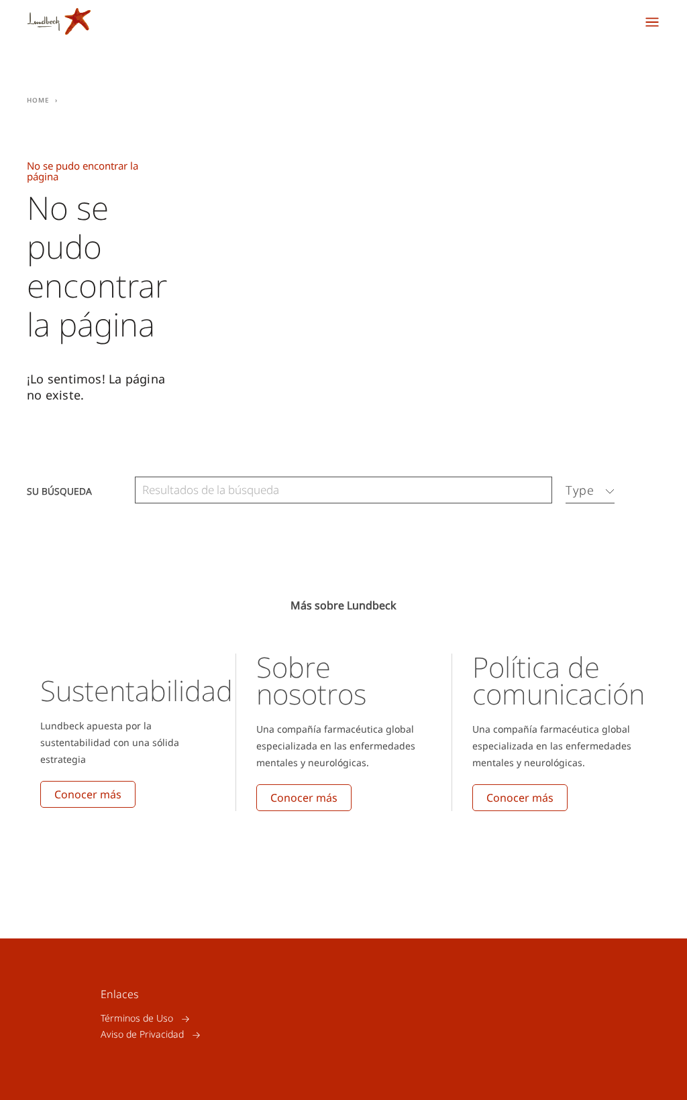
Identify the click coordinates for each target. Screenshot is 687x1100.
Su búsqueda (59, 490)
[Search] (538, 490)
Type (580, 490)
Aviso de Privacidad (142, 1034)
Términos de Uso (137, 1018)
